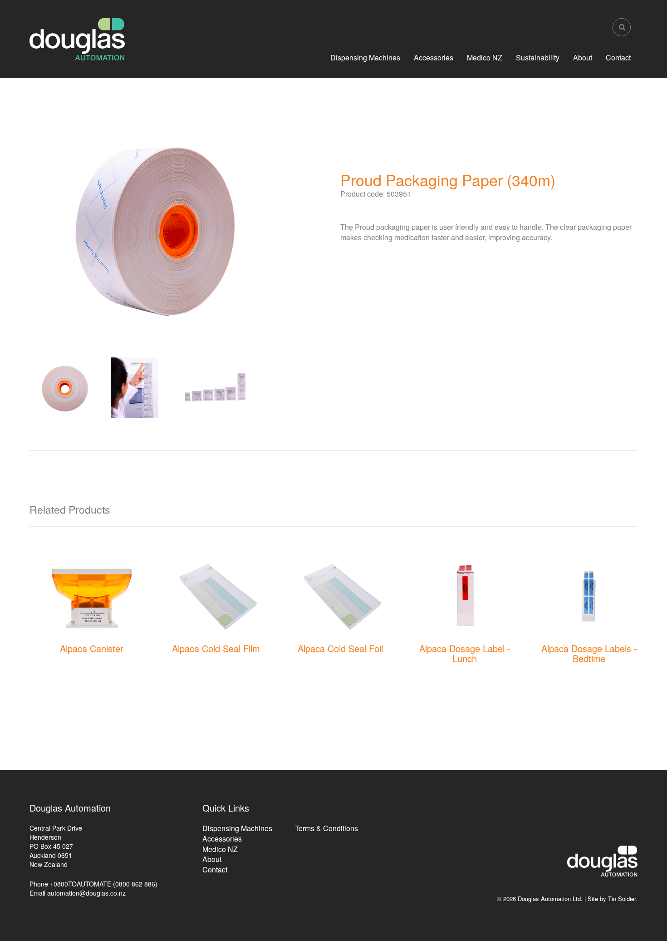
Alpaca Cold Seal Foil (340, 648)
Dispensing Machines (365, 57)
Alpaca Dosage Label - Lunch (464, 653)
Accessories (433, 57)
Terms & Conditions (326, 828)
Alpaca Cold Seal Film (216, 648)
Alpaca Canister (91, 648)
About (582, 57)
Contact (618, 57)
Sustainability (537, 57)
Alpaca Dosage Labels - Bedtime (589, 653)
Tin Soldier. (623, 898)
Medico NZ (484, 57)
